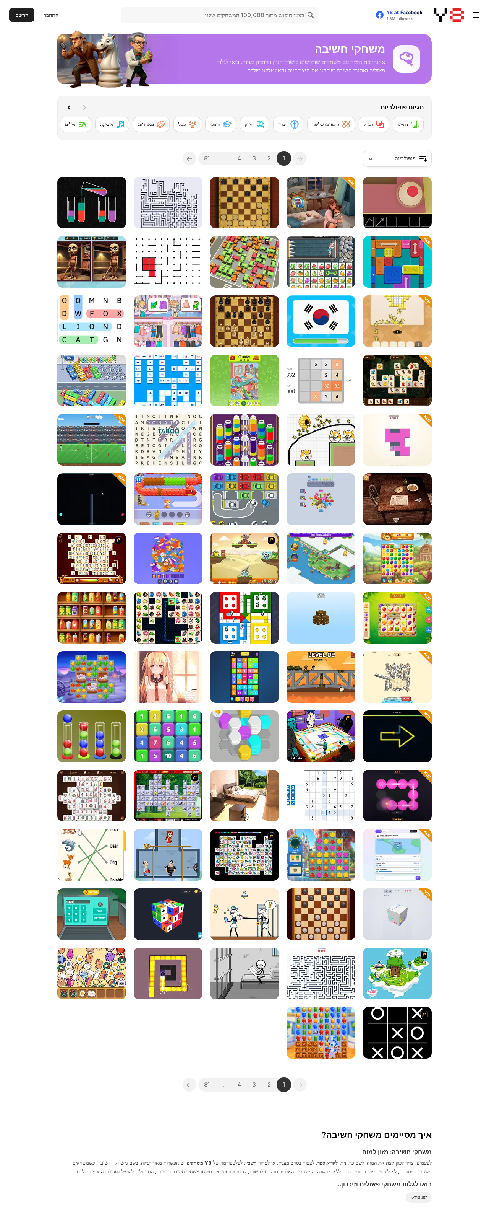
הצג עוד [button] (421, 1197)
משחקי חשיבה (112, 1162)
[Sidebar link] (476, 15)
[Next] (69, 107)
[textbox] (397, 158)
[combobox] (397, 158)
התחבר (51, 15)
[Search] (311, 15)
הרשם (21, 15)
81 (207, 158)
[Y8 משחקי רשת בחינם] (449, 15)
